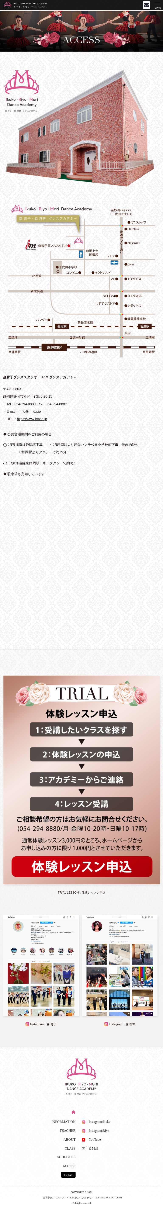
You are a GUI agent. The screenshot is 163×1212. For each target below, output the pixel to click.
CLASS (70, 1148)
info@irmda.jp (30, 411)
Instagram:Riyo (97, 1130)
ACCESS (69, 1166)
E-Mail (91, 1148)
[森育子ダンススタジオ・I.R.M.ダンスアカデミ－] (81, 356)
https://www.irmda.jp (32, 419)
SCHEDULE (66, 1157)
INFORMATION (64, 1121)
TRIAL (68, 1175)
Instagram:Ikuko (98, 1121)
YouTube (93, 1139)
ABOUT (69, 1139)
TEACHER (68, 1130)
